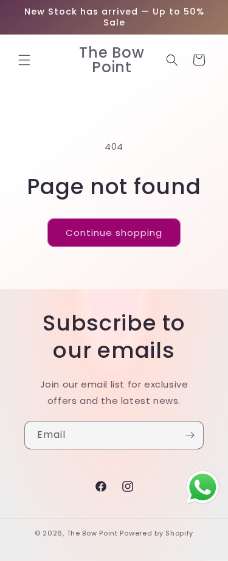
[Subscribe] (189, 435)
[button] (24, 60)
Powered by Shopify (156, 533)
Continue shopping (114, 232)
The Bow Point (92, 533)
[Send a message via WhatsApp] (203, 487)
